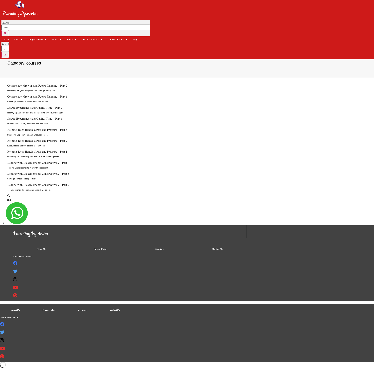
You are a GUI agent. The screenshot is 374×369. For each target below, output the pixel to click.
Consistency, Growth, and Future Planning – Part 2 (37, 85)
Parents (55, 39)
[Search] (5, 33)
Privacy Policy (100, 249)
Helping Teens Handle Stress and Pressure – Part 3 (37, 130)
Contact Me (217, 249)
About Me (41, 249)
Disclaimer (159, 249)
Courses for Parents (90, 39)
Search (5, 22)
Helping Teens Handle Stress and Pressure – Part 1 (37, 151)
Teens (17, 39)
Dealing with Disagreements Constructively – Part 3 (38, 174)
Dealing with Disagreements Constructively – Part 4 (38, 163)
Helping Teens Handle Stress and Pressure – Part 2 (37, 141)
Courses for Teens (116, 39)
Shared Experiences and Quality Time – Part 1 (34, 118)
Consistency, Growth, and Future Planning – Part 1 (37, 96)
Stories (70, 39)
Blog (135, 39)
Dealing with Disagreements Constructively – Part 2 (38, 185)
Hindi (6, 39)
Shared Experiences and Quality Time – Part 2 (34, 108)
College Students (35, 39)
